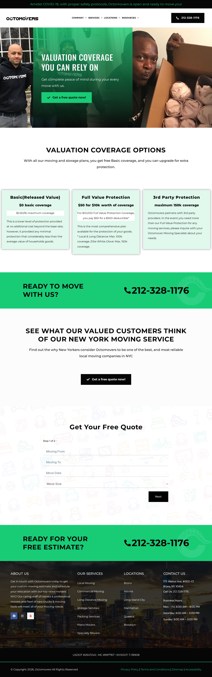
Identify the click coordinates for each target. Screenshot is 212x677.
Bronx (128, 583)
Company (78, 18)
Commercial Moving (90, 591)
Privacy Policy (130, 669)
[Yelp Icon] (30, 615)
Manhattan (131, 608)
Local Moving (86, 583)
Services (93, 18)
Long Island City (134, 599)
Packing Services (88, 616)
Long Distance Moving (92, 599)
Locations (110, 18)
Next (158, 496)
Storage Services (88, 608)
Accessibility (193, 669)
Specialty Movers (88, 633)
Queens (129, 616)
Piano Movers (86, 624)
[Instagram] (22, 615)
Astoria (128, 591)
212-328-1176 (181, 591)
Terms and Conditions (155, 669)
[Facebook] (14, 615)
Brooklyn (130, 624)
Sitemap (177, 669)
